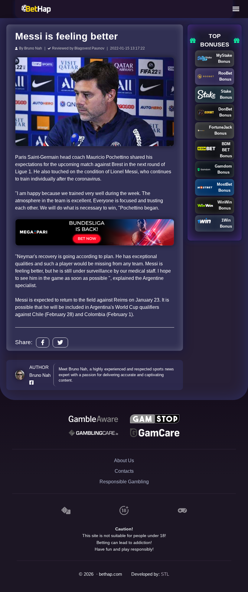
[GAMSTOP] (154, 419)
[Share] (42, 342)
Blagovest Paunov (89, 48)
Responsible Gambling (124, 481)
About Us (124, 460)
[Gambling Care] (93, 433)
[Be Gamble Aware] (93, 419)
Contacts (124, 471)
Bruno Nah (33, 48)
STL (165, 574)
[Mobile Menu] (236, 9)
